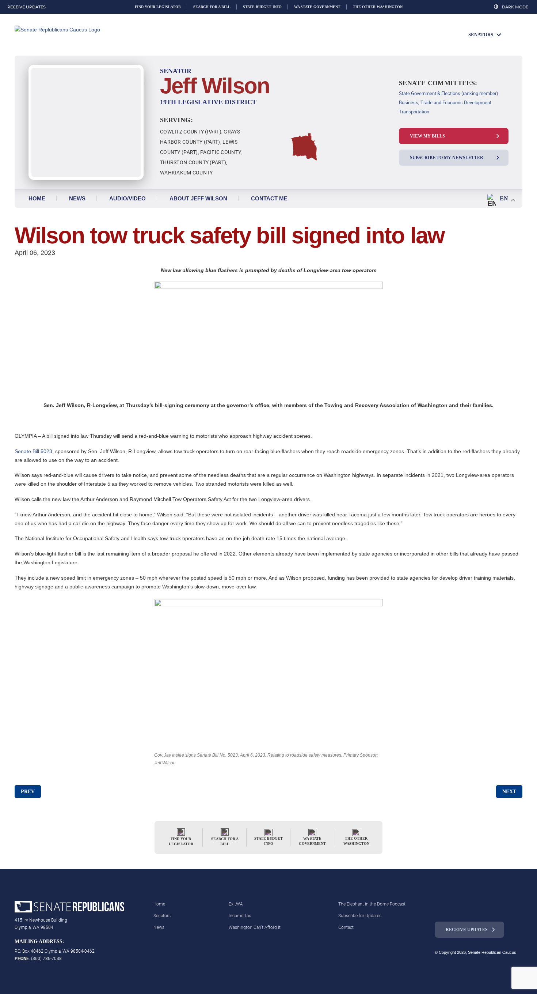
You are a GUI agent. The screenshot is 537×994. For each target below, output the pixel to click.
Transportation (414, 111)
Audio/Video (127, 198)
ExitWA (236, 904)
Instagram (454, 906)
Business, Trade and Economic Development (445, 102)
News (77, 198)
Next (509, 791)
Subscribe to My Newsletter (446, 157)
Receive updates (26, 7)
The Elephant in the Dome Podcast (371, 904)
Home (36, 198)
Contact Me (269, 198)
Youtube (484, 906)
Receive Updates (467, 929)
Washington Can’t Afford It (255, 927)
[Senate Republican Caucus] (77, 35)
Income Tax (240, 915)
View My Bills (427, 136)
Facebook (439, 906)
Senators (480, 34)
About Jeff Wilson (198, 198)
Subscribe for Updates (359, 915)
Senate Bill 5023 (33, 451)
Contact (346, 927)
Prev (28, 791)
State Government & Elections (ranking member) (448, 93)
